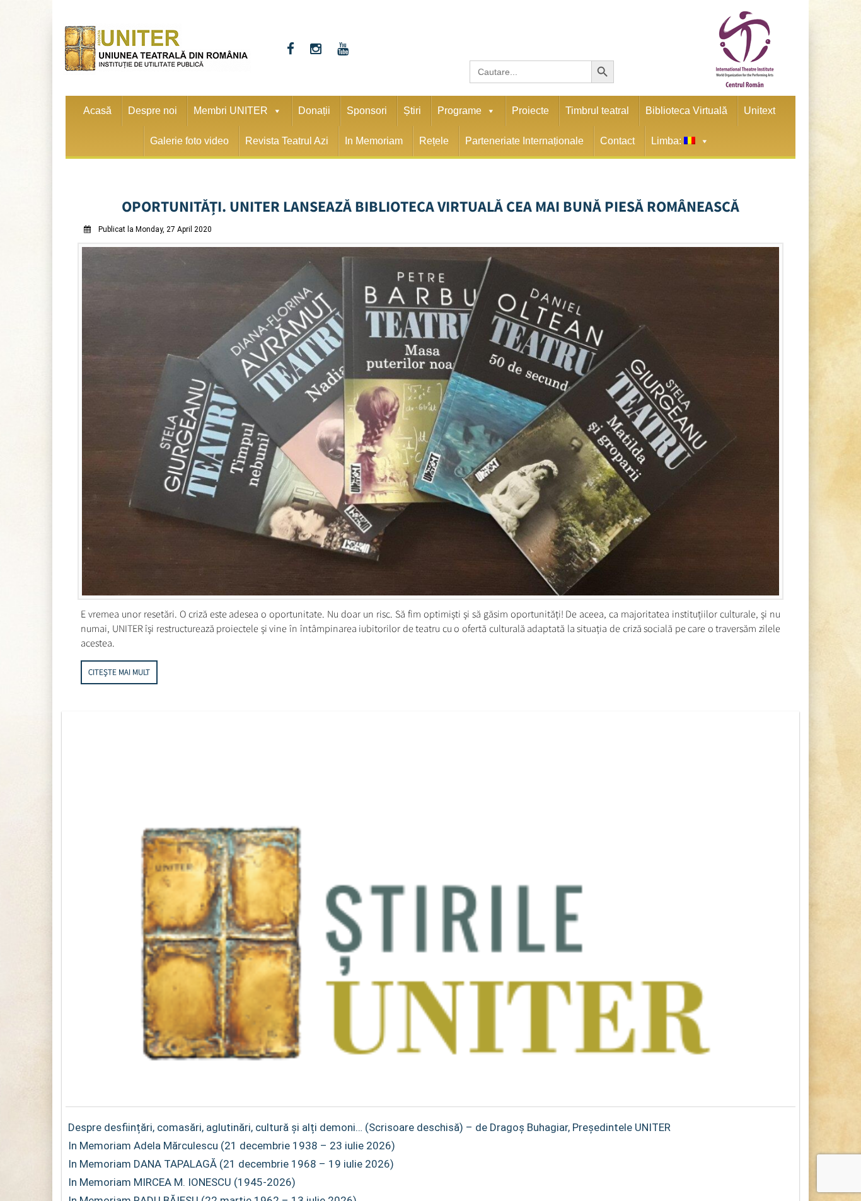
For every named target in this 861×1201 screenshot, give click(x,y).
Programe (459, 110)
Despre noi (152, 110)
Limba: (667, 140)
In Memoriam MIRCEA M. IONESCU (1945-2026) (182, 1178)
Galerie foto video (189, 140)
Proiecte (530, 110)
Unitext (759, 110)
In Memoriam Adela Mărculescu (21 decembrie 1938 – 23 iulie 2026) (231, 1141)
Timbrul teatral (597, 110)
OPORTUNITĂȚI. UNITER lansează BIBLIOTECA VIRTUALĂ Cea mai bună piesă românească (430, 204)
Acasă (97, 110)
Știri (412, 110)
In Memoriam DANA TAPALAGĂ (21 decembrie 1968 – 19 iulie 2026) (231, 1160)
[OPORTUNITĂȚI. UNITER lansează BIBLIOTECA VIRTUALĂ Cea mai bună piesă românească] (430, 593)
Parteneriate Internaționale (524, 140)
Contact (617, 140)
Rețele (434, 140)
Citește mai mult (119, 668)
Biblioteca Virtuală (686, 110)
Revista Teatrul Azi (286, 140)
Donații (314, 110)
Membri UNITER (231, 110)
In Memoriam (374, 140)
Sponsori (367, 110)
